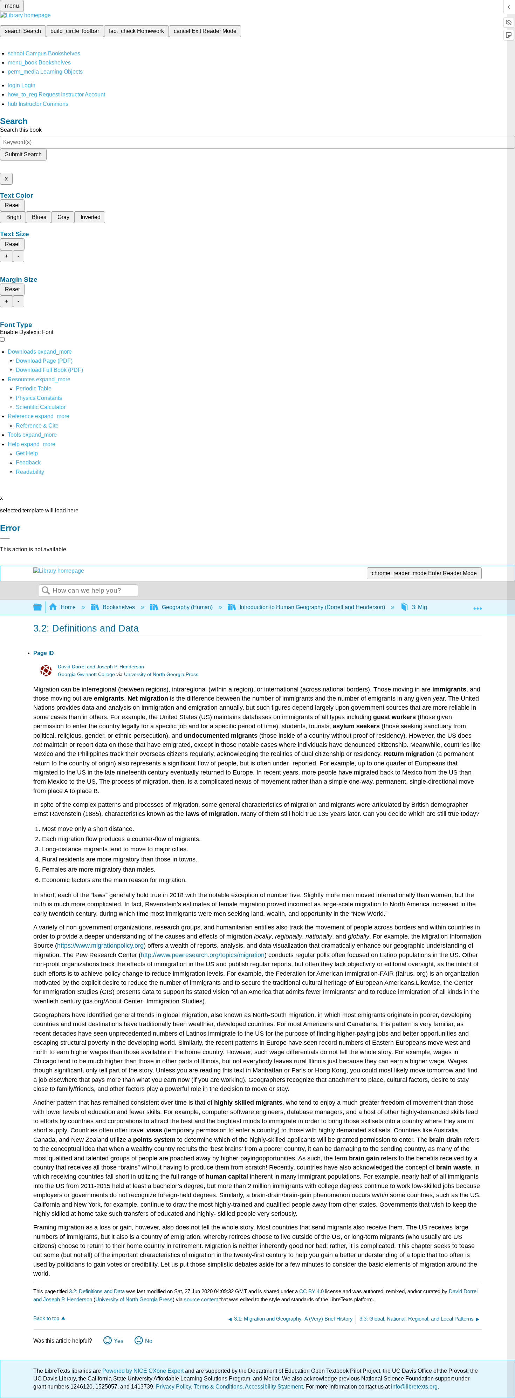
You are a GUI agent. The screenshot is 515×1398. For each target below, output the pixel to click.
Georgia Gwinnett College (86, 674)
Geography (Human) (187, 607)
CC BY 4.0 (311, 1291)
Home (68, 607)
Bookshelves (118, 607)
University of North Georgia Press (161, 674)
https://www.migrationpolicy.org (100, 945)
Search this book (21, 130)
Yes (118, 1341)
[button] (28, 462)
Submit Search (23, 154)
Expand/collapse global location (477, 605)
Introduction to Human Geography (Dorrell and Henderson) (312, 607)
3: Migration (426, 607)
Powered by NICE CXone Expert (143, 1371)
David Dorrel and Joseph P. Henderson (101, 666)
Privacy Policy (173, 1387)
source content (201, 1299)
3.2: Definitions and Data (97, 1291)
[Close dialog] (5, 538)
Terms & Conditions (218, 1387)
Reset (12, 205)
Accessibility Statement (274, 1387)
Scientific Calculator (41, 407)
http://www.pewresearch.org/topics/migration (203, 955)
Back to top (46, 1318)
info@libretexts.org (414, 1387)
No (148, 1341)
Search (46, 591)
